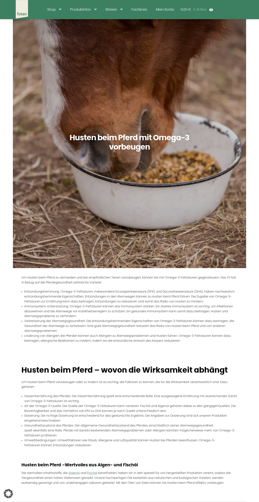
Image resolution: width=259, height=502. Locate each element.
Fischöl (92, 472)
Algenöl (74, 472)
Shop (51, 9)
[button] (8, 493)
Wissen (111, 9)
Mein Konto (165, 9)
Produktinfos (80, 9)
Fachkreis (139, 9)
